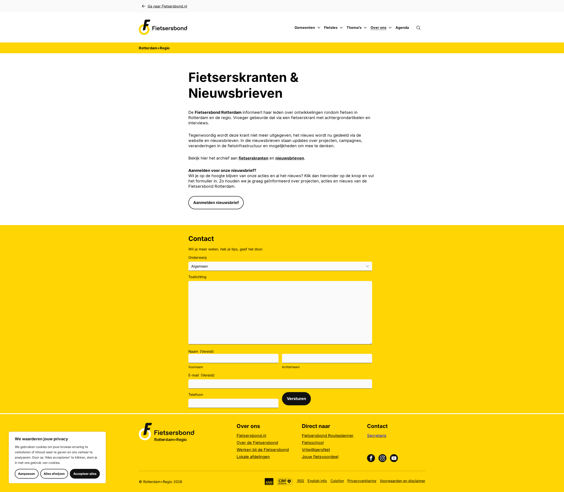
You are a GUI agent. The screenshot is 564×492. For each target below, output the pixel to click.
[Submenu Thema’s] (365, 27)
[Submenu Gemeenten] (319, 27)
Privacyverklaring (361, 481)
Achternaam (291, 367)
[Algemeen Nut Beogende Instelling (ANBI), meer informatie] (269, 481)
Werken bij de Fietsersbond (263, 449)
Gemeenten (305, 27)
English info (317, 481)
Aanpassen (26, 473)
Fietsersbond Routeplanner (328, 435)
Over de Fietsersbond (257, 442)
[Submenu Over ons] (390, 27)
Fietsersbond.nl (251, 435)
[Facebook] (371, 458)
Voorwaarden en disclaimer (402, 481)
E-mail (201, 375)
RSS (300, 481)
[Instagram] (382, 458)
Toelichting (197, 277)
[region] (57, 457)
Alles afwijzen (54, 473)
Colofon (337, 481)
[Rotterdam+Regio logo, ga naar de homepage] (163, 27)
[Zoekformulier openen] (420, 27)
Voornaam (195, 367)
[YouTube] (394, 458)
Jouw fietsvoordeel (320, 456)
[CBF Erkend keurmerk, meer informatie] (285, 481)
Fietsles (331, 27)
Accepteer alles (84, 473)
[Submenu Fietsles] (341, 27)
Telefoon (195, 394)
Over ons (378, 27)
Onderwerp (197, 257)
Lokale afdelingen (253, 456)
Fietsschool (313, 442)
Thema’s (354, 27)
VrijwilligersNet (316, 449)
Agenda (402, 27)
